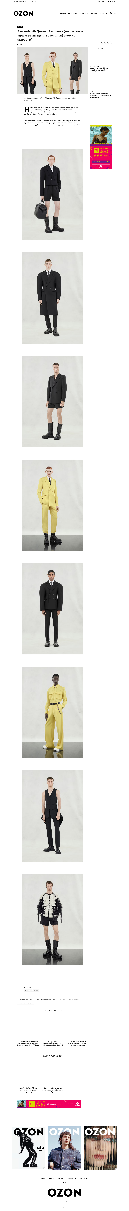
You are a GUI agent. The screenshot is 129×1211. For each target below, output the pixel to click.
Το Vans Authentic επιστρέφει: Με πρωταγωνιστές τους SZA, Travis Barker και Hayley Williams (28, 1043)
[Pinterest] (107, 42)
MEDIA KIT (52, 1178)
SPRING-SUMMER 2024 (25, 1003)
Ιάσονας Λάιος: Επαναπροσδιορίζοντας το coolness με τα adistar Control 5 (52, 1043)
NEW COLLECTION (74, 999)
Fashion (63, 13)
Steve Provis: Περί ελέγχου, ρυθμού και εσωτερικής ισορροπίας (28, 1090)
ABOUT (43, 1178)
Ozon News (84, 13)
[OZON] (64, 1196)
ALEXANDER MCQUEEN (25, 999)
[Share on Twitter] (104, 42)
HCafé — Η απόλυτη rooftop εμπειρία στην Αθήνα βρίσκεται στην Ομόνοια (52, 1090)
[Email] (110, 42)
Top (65, 1207)
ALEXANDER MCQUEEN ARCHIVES (45, 999)
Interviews (72, 13)
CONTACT (61, 1178)
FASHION (62, 999)
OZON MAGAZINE (18, 1)
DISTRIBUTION (84, 1178)
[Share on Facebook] (101, 42)
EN (103, 1)
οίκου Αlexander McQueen (48, 108)
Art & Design (94, 66)
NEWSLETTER (32, 1)
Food (91, 91)
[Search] (114, 13)
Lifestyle (103, 13)
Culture (94, 13)
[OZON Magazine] (23, 13)
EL (99, 1)
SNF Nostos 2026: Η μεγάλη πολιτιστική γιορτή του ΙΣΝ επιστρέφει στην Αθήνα (77, 1043)
